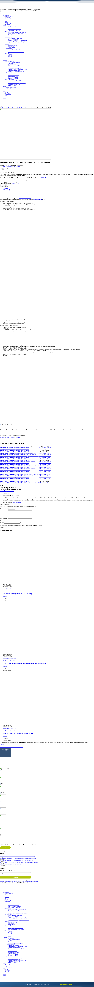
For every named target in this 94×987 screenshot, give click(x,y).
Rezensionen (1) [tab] (6, 191)
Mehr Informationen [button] (4, 744)
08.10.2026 (41, 461)
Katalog (6, 972)
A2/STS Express (11, 940)
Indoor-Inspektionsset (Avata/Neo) (15, 915)
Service (4, 963)
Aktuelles (4, 975)
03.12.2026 (41, 475)
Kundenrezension (17, 166)
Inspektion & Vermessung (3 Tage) (15, 945)
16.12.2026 (41, 482)
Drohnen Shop (5, 107)
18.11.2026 (41, 474)
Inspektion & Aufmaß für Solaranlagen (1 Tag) (17, 946)
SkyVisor (9, 936)
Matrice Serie (7, 908)
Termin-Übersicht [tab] (6, 189)
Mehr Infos (5, 596)
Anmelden (15, 877)
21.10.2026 (41, 464)
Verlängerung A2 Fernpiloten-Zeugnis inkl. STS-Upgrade (12, 447)
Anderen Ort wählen (15, 183)
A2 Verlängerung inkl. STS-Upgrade (15, 943)
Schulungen (5, 937)
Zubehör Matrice (11, 923)
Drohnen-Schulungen (12, 107)
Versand (15, 881)
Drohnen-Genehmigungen (10, 964)
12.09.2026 (41, 454)
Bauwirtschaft (8, 895)
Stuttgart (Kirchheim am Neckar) (32, 456)
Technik (6, 969)
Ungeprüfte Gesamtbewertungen (6, 166)
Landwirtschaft (8, 900)
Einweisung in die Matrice (13, 955)
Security (6, 899)
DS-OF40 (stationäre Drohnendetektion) (16, 929)
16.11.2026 (41, 472)
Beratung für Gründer (12, 962)
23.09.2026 (41, 456)
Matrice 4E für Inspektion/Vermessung (15, 910)
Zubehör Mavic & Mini (12, 922)
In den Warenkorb (4, 186)
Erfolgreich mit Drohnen (13, 954)
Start (1, 107)
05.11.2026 (41, 468)
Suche (35, 10)
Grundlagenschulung (37, 199)
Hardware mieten (8, 967)
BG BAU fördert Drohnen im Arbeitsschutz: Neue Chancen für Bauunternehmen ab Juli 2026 (19, 862)
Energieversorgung (9, 893)
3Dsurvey (10, 931)
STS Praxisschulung (45, 177)
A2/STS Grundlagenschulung (14, 939)
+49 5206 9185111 (5, 437)
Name (1, 520)
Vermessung (7, 897)
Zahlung (19, 881)
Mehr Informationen (16, 502)
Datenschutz (7, 881)
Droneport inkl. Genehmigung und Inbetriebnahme (18, 918)
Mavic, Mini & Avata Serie (10, 903)
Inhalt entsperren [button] (3, 745)
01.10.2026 (41, 458)
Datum (1, 183)
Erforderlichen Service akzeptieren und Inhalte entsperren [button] (11, 747)
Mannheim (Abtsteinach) (30, 453)
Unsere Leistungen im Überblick (5, 750)
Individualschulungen (9, 956)
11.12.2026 (41, 478)
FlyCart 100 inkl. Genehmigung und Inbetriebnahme (18, 920)
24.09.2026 (41, 457)
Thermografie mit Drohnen (13, 952)
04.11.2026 (41, 467)
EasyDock (10, 933)
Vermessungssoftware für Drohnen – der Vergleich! (10, 864)
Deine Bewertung (4, 508)
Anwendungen (6, 892)
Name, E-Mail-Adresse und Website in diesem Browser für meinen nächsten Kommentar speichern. (22, 525)
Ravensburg (27, 451)
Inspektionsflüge (8, 966)
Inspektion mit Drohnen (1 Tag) (14, 961)
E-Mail (2, 522)
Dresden (27, 447)
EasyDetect (10, 934)
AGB (12, 881)
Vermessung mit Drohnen (13, 953)
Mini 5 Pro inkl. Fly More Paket (14, 906)
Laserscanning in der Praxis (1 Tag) (15, 957)
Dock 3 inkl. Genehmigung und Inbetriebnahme (17, 917)
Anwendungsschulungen (10, 944)
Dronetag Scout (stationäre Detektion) (15, 928)
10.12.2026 (41, 477)
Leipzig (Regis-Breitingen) (30, 454)
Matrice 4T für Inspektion (13, 912)
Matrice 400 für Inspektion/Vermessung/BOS (17, 909)
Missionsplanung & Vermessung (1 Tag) (16, 948)
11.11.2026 (41, 470)
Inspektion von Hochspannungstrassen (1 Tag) (17, 960)
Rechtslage (7, 970)
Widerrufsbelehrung (26, 881)
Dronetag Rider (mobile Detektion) (15, 926)
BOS (6, 898)
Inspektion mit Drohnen (12, 951)
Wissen (4, 968)
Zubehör (7, 921)
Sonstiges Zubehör (11, 924)
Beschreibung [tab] (5, 188)
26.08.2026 (41, 447)
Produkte (4, 902)
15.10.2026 (41, 463)
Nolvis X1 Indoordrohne (13, 916)
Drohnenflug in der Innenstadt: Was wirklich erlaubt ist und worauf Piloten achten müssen (18, 858)
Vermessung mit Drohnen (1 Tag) (14, 959)
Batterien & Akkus (34, 881)
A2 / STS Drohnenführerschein (23, 107)
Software (7, 930)
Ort (1, 182)
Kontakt (4, 974)
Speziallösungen (8, 914)
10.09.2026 (41, 453)
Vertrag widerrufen (5, 847)
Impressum (2, 881)
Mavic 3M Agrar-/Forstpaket (13, 905)
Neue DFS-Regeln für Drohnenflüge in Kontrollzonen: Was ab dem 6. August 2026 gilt (17, 856)
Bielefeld (27, 449)
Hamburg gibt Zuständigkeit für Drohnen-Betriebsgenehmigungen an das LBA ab (16, 860)
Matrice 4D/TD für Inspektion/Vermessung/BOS (17, 913)
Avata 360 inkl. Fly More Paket (14, 907)
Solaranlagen (7, 894)
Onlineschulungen (8, 949)
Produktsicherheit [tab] (6, 190)
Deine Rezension (4, 518)
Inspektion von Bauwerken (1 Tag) (15, 947)
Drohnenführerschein (9, 938)
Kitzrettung (7, 901)
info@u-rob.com (15, 437)
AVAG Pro (10, 932)
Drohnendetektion (8, 925)
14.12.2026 (41, 479)
